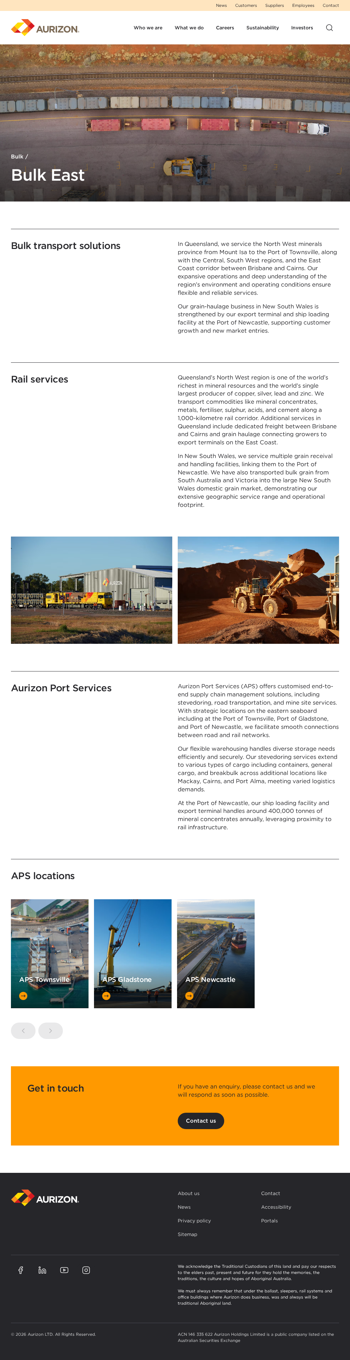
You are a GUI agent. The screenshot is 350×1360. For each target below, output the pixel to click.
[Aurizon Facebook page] (20, 1270)
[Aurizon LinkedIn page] (42, 1270)
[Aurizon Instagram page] (86, 1270)
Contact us (201, 1121)
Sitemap (187, 1234)
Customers (246, 5)
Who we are (148, 27)
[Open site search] (329, 27)
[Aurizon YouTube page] (64, 1270)
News (221, 5)
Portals (269, 1220)
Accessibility (276, 1207)
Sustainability (262, 27)
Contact (331, 5)
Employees (303, 5)
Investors (302, 27)
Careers (225, 27)
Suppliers (274, 5)
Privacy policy (194, 1220)
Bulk (17, 157)
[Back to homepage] (45, 1198)
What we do (189, 27)
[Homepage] (45, 27)
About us (189, 1193)
